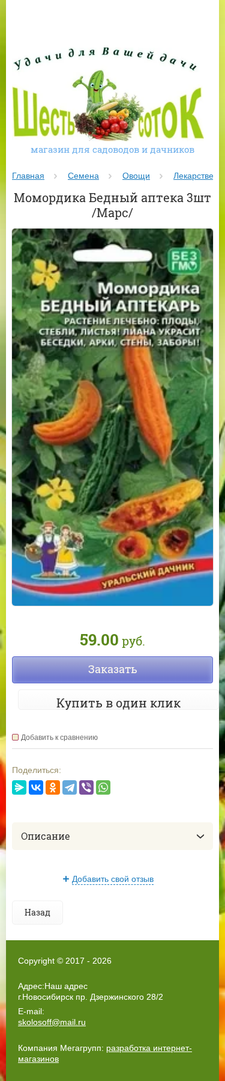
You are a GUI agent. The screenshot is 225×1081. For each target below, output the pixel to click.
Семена (83, 175)
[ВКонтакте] (36, 787)
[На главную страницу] (108, 96)
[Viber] (86, 787)
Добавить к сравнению (59, 737)
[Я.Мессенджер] (19, 787)
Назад (37, 912)
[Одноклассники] (53, 787)
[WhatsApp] (103, 787)
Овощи (136, 175)
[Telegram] (69, 787)
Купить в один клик (118, 702)
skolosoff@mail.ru (52, 1022)
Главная (28, 175)
